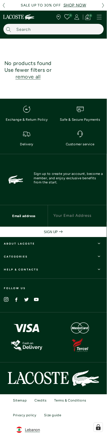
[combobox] (53, 29)
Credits (40, 400)
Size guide (52, 415)
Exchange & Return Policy (27, 119)
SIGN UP (51, 232)
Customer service (80, 144)
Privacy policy (24, 415)
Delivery (26, 144)
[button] (4, 5)
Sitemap (20, 400)
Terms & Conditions (70, 400)
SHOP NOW (74, 5)
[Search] (8, 29)
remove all (28, 77)
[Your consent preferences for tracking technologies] (98, 427)
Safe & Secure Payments (80, 119)
